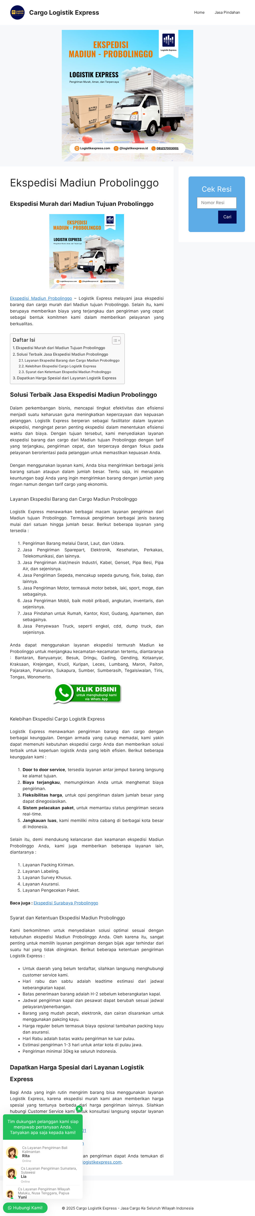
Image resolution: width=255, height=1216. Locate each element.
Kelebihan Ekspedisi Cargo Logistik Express (60, 366)
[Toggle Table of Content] (114, 340)
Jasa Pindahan (227, 12)
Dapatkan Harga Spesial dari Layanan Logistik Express (66, 378)
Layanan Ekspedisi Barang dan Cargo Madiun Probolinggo (72, 360)
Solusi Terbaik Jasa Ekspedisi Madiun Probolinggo (62, 354)
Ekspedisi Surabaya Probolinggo (66, 902)
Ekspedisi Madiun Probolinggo (41, 298)
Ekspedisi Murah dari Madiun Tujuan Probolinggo (60, 347)
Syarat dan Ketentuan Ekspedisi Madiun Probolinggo (68, 372)
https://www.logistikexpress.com (89, 1162)
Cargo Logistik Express (64, 12)
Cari (227, 216)
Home (199, 12)
